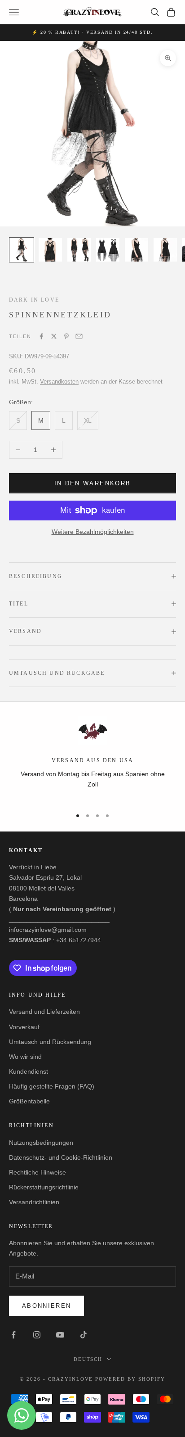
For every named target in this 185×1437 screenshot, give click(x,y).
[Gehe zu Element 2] (50, 249)
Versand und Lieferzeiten (44, 1011)
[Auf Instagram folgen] (36, 1334)
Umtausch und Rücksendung (50, 1041)
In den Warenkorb (92, 483)
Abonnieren (46, 1305)
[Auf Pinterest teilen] (66, 336)
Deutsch (88, 1359)
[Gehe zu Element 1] (21, 249)
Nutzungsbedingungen (41, 1142)
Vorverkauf (24, 1026)
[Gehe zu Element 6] (165, 249)
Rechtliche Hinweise (37, 1172)
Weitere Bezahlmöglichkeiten (93, 531)
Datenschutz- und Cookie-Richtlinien (60, 1157)
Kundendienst (28, 1071)
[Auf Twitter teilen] (53, 336)
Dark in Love (34, 300)
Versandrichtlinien (34, 1202)
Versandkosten (59, 381)
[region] (92, 758)
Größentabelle (29, 1101)
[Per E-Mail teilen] (79, 336)
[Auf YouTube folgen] (60, 1334)
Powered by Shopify (130, 1379)
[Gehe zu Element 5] (136, 249)
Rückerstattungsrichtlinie (44, 1187)
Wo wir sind (25, 1056)
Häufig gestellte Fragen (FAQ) (51, 1086)
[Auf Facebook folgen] (13, 1334)
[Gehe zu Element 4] (107, 249)
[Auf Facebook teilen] (41, 336)
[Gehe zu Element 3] (79, 249)
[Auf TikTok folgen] (83, 1334)
